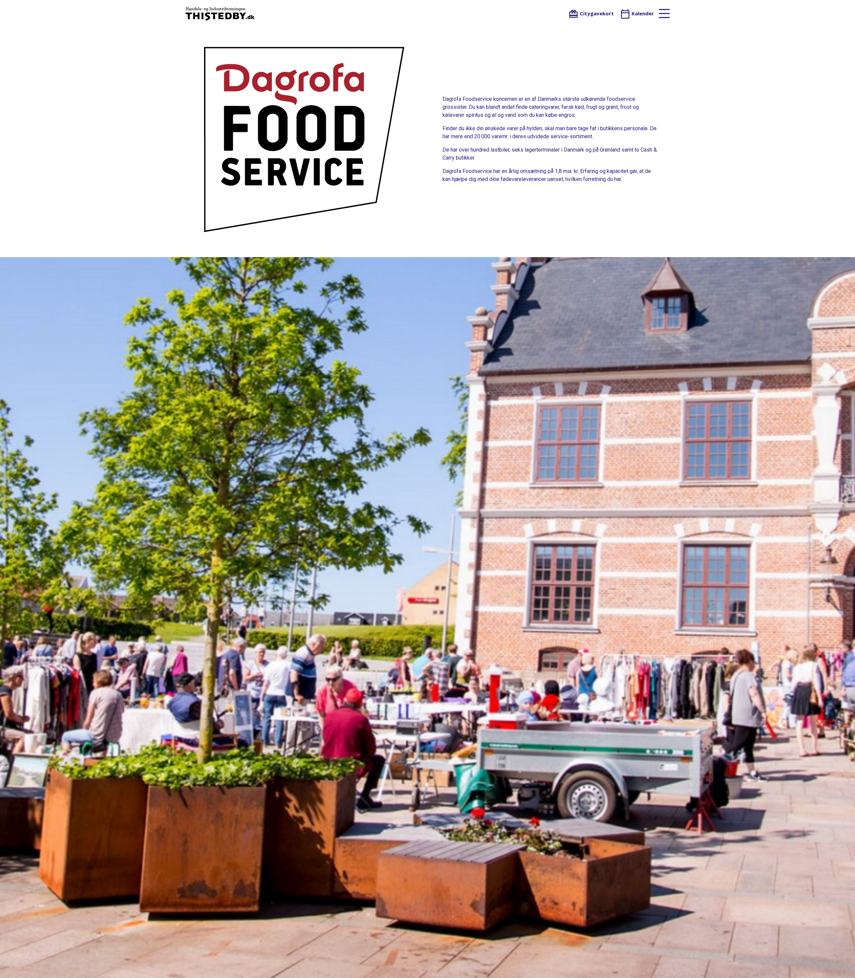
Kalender (642, 13)
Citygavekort (596, 13)
